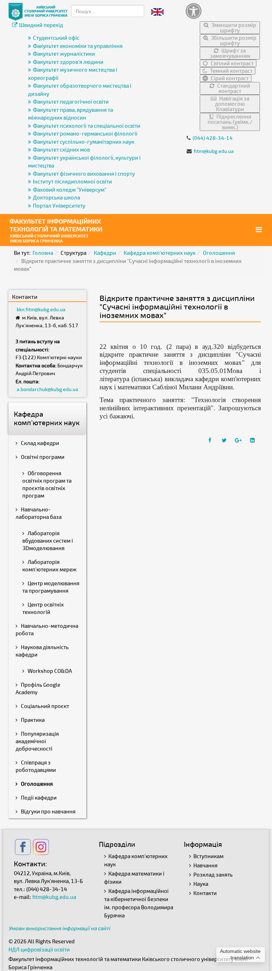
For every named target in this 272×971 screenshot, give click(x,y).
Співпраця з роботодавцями (36, 766)
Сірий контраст (229, 78)
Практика (32, 720)
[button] (223, 11)
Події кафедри (38, 797)
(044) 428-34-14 (213, 138)
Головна (43, 252)
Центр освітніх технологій (43, 608)
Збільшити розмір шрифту (233, 40)
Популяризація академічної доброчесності (37, 741)
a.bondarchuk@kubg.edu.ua (47, 389)
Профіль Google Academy (38, 688)
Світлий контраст (232, 63)
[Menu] (260, 229)
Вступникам (208, 856)
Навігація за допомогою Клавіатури (232, 103)
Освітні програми (42, 457)
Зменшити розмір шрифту (233, 27)
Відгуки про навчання (47, 811)
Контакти (205, 893)
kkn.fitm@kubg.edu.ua (41, 309)
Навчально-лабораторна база (39, 513)
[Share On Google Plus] (239, 440)
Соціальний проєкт (44, 706)
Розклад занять (213, 874)
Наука (200, 884)
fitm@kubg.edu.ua (214, 151)
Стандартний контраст (233, 88)
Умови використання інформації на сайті (59, 928)
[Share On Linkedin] (253, 440)
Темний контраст (231, 70)
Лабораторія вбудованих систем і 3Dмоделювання (47, 540)
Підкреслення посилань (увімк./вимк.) (230, 121)
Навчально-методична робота (47, 629)
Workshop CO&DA (49, 671)
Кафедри (105, 252)
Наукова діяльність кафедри (42, 651)
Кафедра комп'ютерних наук (160, 252)
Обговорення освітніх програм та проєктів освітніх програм (47, 484)
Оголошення (219, 252)
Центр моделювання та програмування (50, 587)
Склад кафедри (39, 443)
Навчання (205, 865)
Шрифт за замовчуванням (230, 53)
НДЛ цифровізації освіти (39, 949)
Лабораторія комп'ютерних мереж (49, 565)
